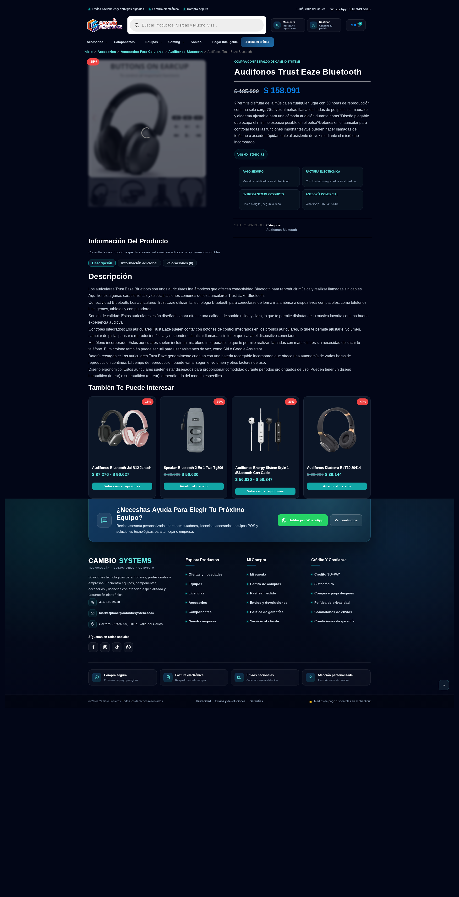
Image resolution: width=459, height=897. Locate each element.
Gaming (174, 42)
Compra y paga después (334, 593)
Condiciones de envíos (333, 612)
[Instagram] (105, 647)
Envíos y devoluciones (268, 602)
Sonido (196, 42)
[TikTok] (116, 647)
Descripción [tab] (102, 263)
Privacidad (203, 701)
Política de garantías (267, 612)
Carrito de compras (265, 584)
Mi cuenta (258, 574)
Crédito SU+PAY (327, 574)
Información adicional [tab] (139, 263)
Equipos (151, 42)
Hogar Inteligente (225, 42)
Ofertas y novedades (206, 574)
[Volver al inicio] (444, 685)
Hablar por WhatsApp (306, 520)
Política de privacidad (332, 602)
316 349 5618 (109, 602)
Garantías (256, 701)
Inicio (88, 52)
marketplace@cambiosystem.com (126, 613)
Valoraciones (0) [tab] (179, 263)
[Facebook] (93, 647)
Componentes (124, 42)
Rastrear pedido (263, 593)
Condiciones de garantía (334, 621)
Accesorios (95, 42)
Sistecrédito (324, 584)
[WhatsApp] (128, 647)
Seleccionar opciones (122, 486)
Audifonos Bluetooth (185, 52)
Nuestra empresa (202, 621)
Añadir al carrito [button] (194, 486)
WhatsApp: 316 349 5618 (350, 9)
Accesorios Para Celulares (142, 52)
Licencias (196, 593)
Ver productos (346, 520)
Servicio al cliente (264, 621)
